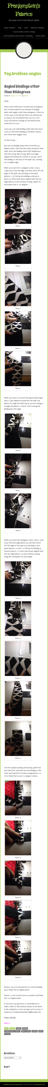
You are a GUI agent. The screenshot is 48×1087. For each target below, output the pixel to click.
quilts (41, 1031)
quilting (34, 1031)
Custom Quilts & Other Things (24, 32)
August (12, 1028)
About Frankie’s (9, 28)
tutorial (7, 1034)
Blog (19, 28)
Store (26, 28)
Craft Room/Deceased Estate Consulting (18, 36)
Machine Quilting (37, 28)
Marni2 (26, 96)
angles (18, 1028)
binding (25, 1028)
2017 (6, 1028)
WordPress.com (40, 1084)
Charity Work (40, 36)
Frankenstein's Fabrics (12, 1031)
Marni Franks (26, 1031)
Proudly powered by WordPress (12, 1084)
